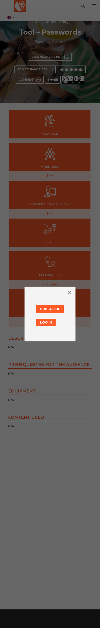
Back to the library (52, 22)
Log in (46, 322)
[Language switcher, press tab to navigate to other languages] (10, 17)
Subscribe (50, 309)
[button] (94, 6)
